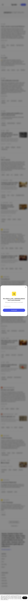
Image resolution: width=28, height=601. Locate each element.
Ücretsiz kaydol (14, 310)
